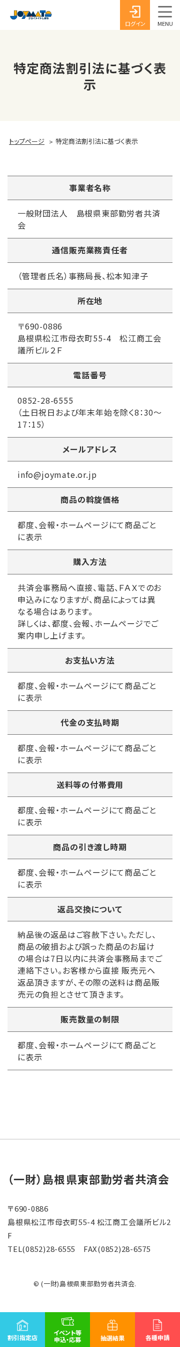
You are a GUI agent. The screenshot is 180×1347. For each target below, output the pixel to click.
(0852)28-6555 (49, 1248)
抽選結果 (112, 1338)
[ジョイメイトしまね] (31, 14)
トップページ (26, 141)
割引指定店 (23, 1337)
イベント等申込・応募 (68, 1336)
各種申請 (158, 1337)
